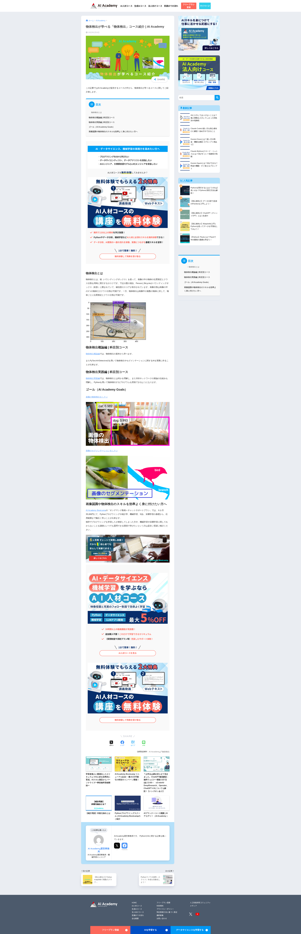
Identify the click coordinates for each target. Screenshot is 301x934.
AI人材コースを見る (128, 652)
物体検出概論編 (93, 354)
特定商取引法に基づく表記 (167, 912)
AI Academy (154, 751)
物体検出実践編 (93, 378)
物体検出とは (96, 112)
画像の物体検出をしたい (97, 397)
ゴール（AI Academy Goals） (102, 127)
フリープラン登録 (189, 6)
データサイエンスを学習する (190, 930)
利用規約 (160, 905)
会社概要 (135, 918)
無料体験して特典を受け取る (128, 256)
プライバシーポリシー (165, 909)
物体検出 (166, 751)
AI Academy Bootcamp (96, 510)
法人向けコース (155, 5)
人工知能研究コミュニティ (200, 902)
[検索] (217, 97)
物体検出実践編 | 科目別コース (102, 122)
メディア (193, 905)
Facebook (124, 849)
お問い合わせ (162, 918)
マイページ (205, 5)
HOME (134, 902)
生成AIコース (140, 5)
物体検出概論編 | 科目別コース (102, 117)
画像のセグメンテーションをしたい (102, 451)
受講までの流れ (171, 5)
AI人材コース (126, 5)
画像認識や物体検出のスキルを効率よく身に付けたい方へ (113, 131)
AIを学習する (150, 930)
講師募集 (160, 915)
